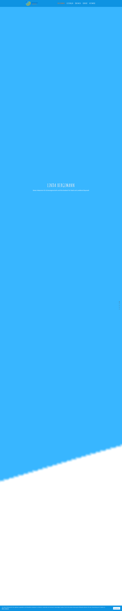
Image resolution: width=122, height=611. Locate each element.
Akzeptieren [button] (116, 608)
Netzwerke (92, 3)
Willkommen (61, 3)
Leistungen (70, 3)
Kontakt (85, 3)
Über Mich (78, 3)
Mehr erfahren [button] (5, 608)
